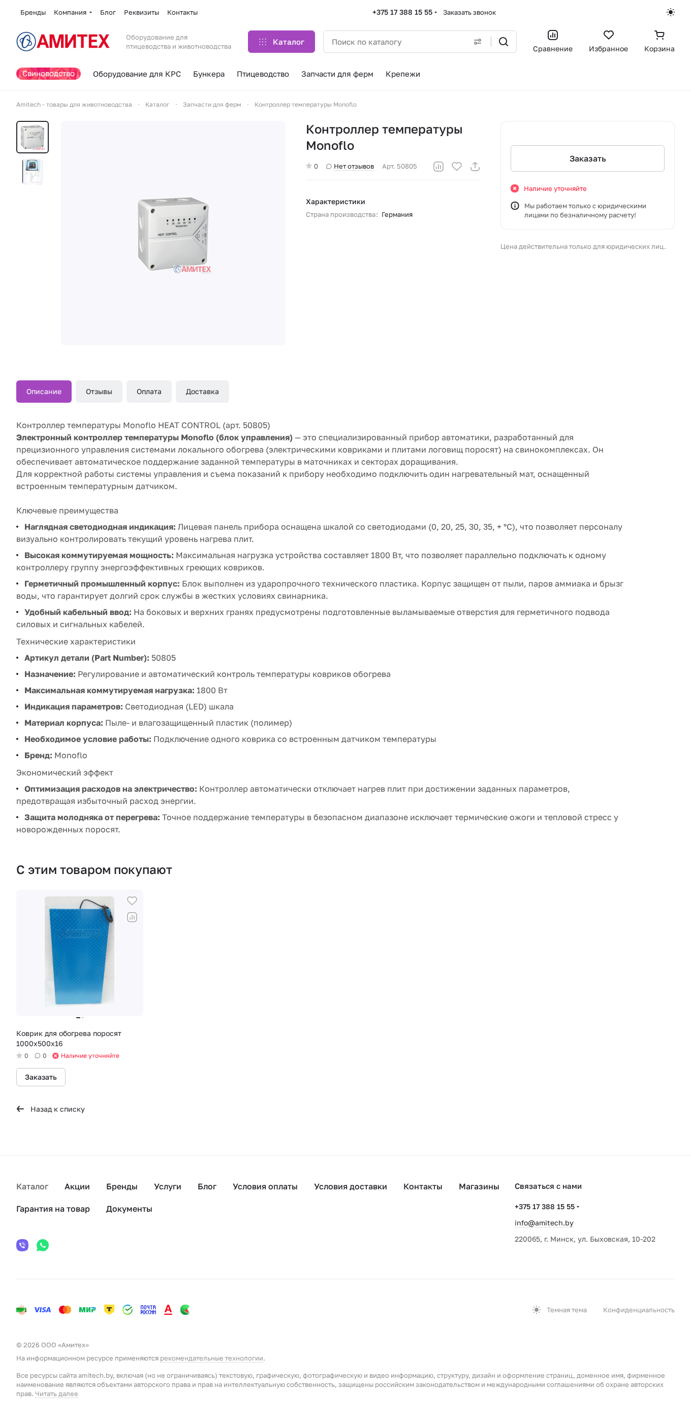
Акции (77, 1186)
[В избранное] (457, 166)
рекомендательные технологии (211, 1358)
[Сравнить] (438, 166)
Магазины (479, 1186)
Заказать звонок (469, 12)
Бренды (122, 1186)
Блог (207, 1186)
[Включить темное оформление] (671, 12)
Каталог (32, 1186)
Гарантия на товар (53, 1209)
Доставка (202, 391)
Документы (129, 1209)
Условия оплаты (265, 1186)
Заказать (588, 158)
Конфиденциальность (639, 1310)
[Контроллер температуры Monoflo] (173, 233)
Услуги (167, 1186)
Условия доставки (350, 1186)
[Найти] (503, 41)
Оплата (149, 391)
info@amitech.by (544, 1222)
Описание (43, 391)
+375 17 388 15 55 (402, 12)
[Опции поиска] (477, 41)
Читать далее (56, 1393)
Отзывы (99, 391)
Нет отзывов (354, 166)
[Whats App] (43, 1245)
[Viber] (22, 1245)
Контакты (423, 1186)
